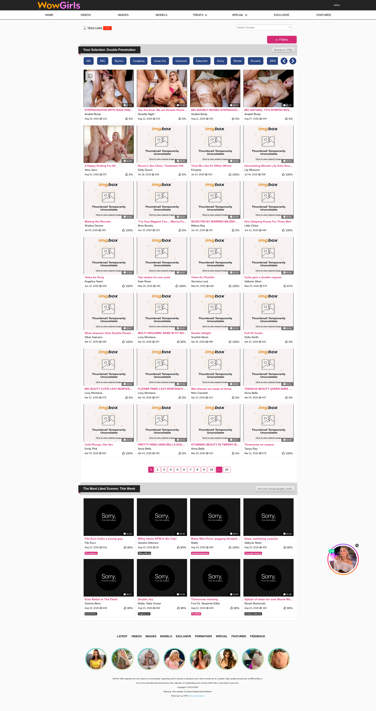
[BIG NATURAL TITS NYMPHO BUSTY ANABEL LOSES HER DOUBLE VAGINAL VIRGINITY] (268, 88)
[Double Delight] (215, 311)
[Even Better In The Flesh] (109, 578)
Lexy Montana (146, 337)
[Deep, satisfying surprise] (268, 517)
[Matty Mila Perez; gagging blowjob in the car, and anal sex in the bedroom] (215, 517)
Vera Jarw (91, 169)
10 (211, 469)
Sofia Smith (251, 337)
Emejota (196, 169)
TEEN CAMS (98, 28)
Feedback (257, 636)
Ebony (220, 60)
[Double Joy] (162, 578)
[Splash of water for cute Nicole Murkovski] (268, 578)
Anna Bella (251, 392)
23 (226, 469)
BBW (273, 60)
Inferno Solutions (196, 696)
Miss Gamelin (199, 392)
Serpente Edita (210, 603)
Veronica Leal (199, 281)
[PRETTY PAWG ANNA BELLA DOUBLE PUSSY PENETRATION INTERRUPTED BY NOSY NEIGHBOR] (162, 423)
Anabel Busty (93, 114)
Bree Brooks (145, 225)
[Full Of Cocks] (268, 311)
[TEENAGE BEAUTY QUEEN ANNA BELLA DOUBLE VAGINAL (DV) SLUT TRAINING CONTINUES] (268, 367)
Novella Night (146, 114)
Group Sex (160, 60)
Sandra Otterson (148, 542)
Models (166, 636)
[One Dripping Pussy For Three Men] (268, 200)
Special (222, 636)
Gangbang (139, 60)
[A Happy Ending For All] (109, 144)
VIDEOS (136, 636)
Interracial (181, 60)
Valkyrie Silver (253, 281)
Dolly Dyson (145, 169)
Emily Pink (91, 448)
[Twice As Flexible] (215, 255)
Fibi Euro (90, 542)
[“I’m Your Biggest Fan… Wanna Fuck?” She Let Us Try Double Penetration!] (162, 200)
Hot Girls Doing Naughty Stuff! (275, 488)
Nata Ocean (153, 603)
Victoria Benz (93, 603)
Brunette (255, 60)
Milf (89, 60)
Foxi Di (195, 603)
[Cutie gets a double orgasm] (268, 255)
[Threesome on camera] (268, 423)
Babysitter (202, 60)
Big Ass (119, 60)
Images (151, 636)
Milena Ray (198, 225)
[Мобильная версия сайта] (84, 28)
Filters (283, 39)
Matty (194, 542)
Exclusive (183, 636)
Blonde (237, 60)
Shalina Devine (94, 225)
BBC (102, 60)
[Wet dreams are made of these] (215, 367)
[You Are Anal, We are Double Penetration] (162, 88)
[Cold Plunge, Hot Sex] (109, 423)
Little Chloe (251, 225)
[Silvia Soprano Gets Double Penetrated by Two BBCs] (109, 311)
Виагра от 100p (283, 49)
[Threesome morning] (215, 578)
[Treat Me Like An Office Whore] (215, 144)
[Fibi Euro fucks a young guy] (109, 517)
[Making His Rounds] (109, 200)
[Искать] (290, 27)
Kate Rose (144, 281)
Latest (122, 636)
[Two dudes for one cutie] (162, 255)
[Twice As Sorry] (109, 255)
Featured (238, 636)
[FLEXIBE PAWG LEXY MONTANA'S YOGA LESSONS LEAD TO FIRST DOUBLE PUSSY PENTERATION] (162, 367)
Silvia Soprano (93, 337)
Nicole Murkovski (254, 603)
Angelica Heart (94, 281)
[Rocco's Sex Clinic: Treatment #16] (162, 144)
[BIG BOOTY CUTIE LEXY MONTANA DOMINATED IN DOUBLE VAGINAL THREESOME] (109, 367)
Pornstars (203, 636)
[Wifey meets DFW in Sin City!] (162, 517)
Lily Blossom (252, 169)
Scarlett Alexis (199, 337)
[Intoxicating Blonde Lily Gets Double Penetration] (268, 144)
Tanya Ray (251, 448)
